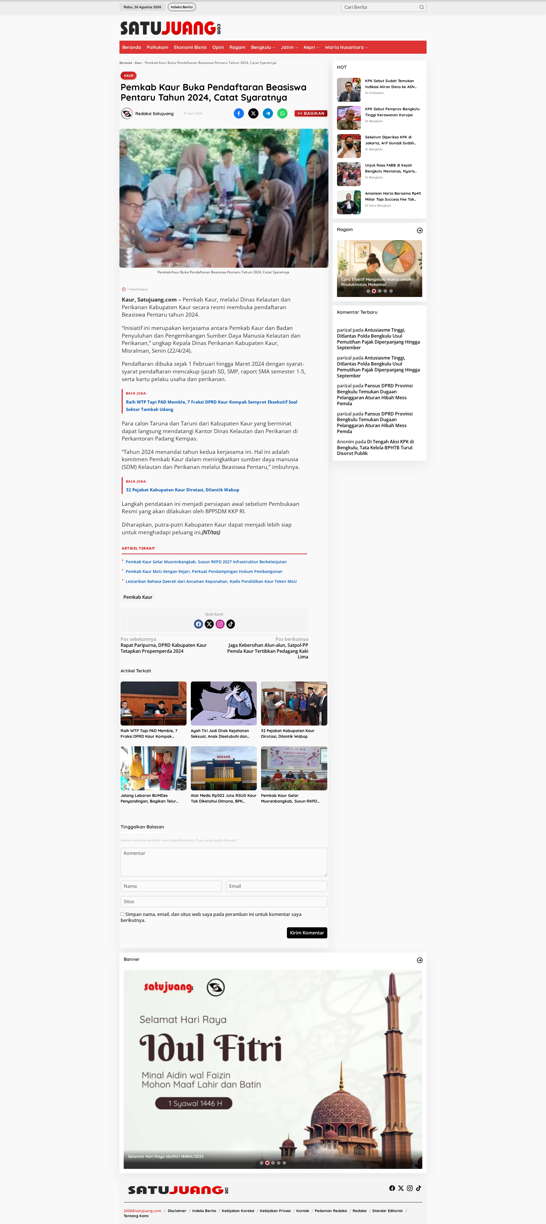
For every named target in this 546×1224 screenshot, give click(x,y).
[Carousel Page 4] (385, 291)
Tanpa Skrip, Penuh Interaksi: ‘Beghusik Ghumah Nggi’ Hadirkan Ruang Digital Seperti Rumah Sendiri (379, 282)
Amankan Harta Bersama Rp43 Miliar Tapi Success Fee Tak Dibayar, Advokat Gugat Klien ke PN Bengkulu (393, 196)
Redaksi (360, 1210)
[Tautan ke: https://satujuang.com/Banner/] (419, 960)
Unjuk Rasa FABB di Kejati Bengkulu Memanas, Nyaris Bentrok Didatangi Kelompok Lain (391, 168)
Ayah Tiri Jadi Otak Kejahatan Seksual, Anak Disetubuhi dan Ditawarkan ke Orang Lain (220, 733)
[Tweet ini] (253, 113)
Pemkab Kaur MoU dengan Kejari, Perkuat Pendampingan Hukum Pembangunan (204, 571)
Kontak (302, 1210)
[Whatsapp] (282, 113)
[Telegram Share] (268, 113)
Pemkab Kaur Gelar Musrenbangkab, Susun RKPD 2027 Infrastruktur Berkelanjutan (206, 561)
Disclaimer (177, 1210)
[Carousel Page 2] (374, 291)
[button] (422, 7)
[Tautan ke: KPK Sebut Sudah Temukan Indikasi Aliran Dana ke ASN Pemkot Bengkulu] (349, 89)
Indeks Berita (204, 1210)
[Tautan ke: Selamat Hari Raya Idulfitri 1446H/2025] (239, 1069)
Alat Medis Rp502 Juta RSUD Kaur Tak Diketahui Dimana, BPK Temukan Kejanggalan (224, 798)
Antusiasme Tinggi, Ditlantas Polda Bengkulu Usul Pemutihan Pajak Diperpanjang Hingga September (378, 339)
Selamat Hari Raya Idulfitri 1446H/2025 (132, 1156)
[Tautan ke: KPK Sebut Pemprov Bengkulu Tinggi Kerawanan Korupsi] (349, 117)
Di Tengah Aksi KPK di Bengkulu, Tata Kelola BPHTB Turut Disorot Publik (375, 448)
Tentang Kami (136, 1215)
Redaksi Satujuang (154, 113)
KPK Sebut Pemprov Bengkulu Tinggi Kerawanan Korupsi (392, 112)
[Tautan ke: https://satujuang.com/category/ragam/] (419, 230)
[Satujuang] (170, 28)
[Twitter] (209, 624)
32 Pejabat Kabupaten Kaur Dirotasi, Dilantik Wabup (182, 489)
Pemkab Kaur (137, 597)
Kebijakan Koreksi (238, 1210)
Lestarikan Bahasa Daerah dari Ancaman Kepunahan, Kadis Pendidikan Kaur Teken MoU (211, 581)
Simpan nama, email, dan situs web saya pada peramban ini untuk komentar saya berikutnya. (211, 917)
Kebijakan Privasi (275, 1210)
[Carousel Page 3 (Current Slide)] (380, 291)
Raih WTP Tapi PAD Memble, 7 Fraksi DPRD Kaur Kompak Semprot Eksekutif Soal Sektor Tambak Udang (150, 733)
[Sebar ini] (239, 113)
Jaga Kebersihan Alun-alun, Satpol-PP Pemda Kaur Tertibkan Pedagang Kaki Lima (267, 648)
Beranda (125, 63)
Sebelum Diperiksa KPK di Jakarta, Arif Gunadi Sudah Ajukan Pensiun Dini (389, 140)
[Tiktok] (230, 624)
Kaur (138, 63)
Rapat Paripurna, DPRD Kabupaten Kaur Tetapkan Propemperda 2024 (164, 645)
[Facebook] (198, 624)
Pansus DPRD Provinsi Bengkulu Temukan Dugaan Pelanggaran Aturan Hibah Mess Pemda (375, 395)
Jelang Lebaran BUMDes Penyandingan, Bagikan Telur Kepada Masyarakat (148, 798)
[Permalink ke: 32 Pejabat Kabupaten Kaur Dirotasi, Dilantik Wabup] (294, 703)
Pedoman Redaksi (331, 1210)
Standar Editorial (387, 1210)
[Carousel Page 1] (368, 291)
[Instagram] (220, 624)
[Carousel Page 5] (391, 291)
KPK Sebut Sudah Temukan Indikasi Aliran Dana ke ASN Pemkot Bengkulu (390, 84)
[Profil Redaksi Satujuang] (127, 113)
